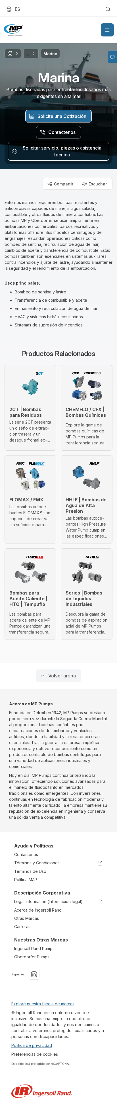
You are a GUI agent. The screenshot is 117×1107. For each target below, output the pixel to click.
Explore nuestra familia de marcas (42, 1003)
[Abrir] (107, 29)
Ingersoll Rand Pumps (34, 948)
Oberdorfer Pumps (31, 956)
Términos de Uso (30, 871)
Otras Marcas (26, 918)
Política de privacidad (31, 1045)
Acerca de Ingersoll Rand (38, 910)
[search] (107, 9)
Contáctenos (26, 854)
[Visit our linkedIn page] (34, 974)
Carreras (22, 926)
